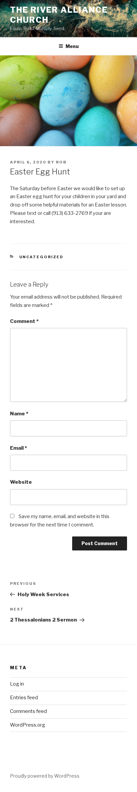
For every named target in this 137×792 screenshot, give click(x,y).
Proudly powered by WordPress (44, 776)
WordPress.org (27, 725)
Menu (72, 46)
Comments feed (28, 711)
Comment (24, 321)
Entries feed (24, 698)
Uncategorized (41, 257)
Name (19, 414)
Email (18, 448)
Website (21, 482)
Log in (17, 684)
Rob (61, 162)
